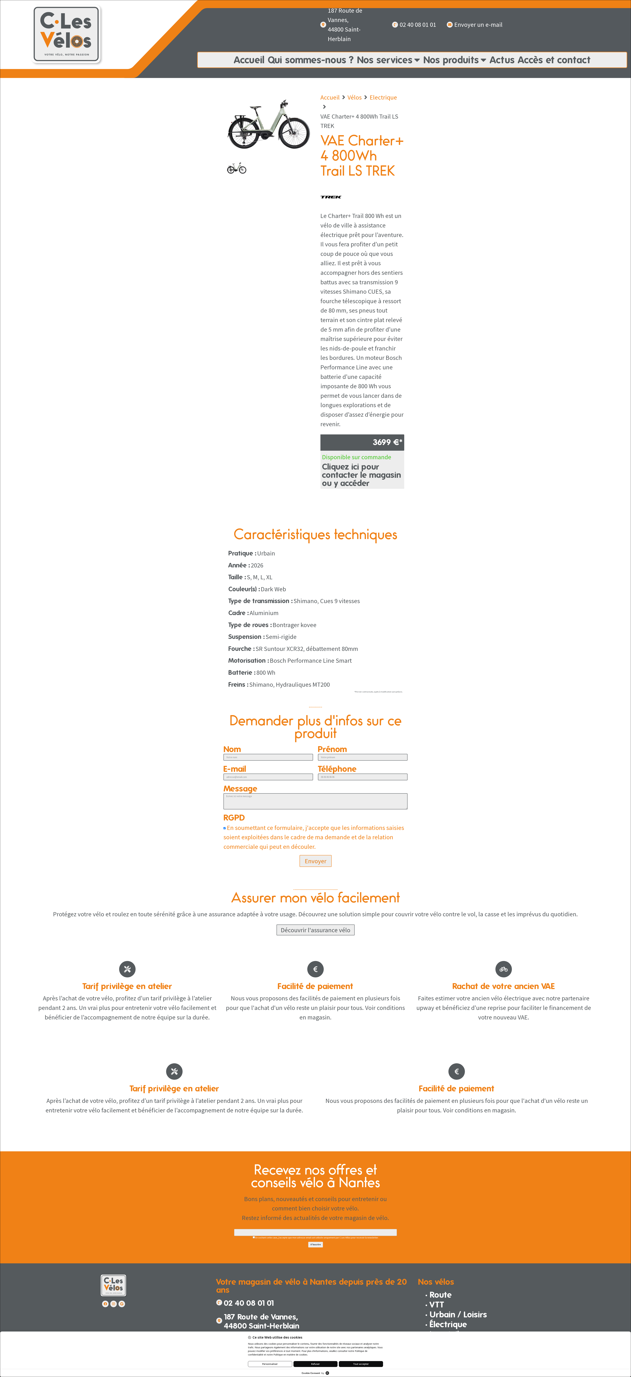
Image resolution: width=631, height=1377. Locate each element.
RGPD (234, 817)
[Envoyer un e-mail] (450, 25)
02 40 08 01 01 (418, 24)
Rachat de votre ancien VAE (503, 986)
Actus (502, 59)
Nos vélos (436, 1281)
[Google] (121, 1304)
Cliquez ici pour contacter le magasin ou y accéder (361, 475)
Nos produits (451, 59)
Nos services (385, 59)
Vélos (355, 97)
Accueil (249, 59)
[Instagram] (113, 1304)
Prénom (333, 749)
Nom (232, 749)
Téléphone (337, 769)
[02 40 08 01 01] (395, 25)
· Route (438, 1294)
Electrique (383, 97)
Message (240, 788)
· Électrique (446, 1324)
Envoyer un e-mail (478, 24)
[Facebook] (105, 1304)
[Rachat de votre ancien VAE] (503, 969)
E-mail (234, 769)
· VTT (434, 1304)
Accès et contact (554, 59)
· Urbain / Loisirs (456, 1314)
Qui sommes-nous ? (311, 59)
